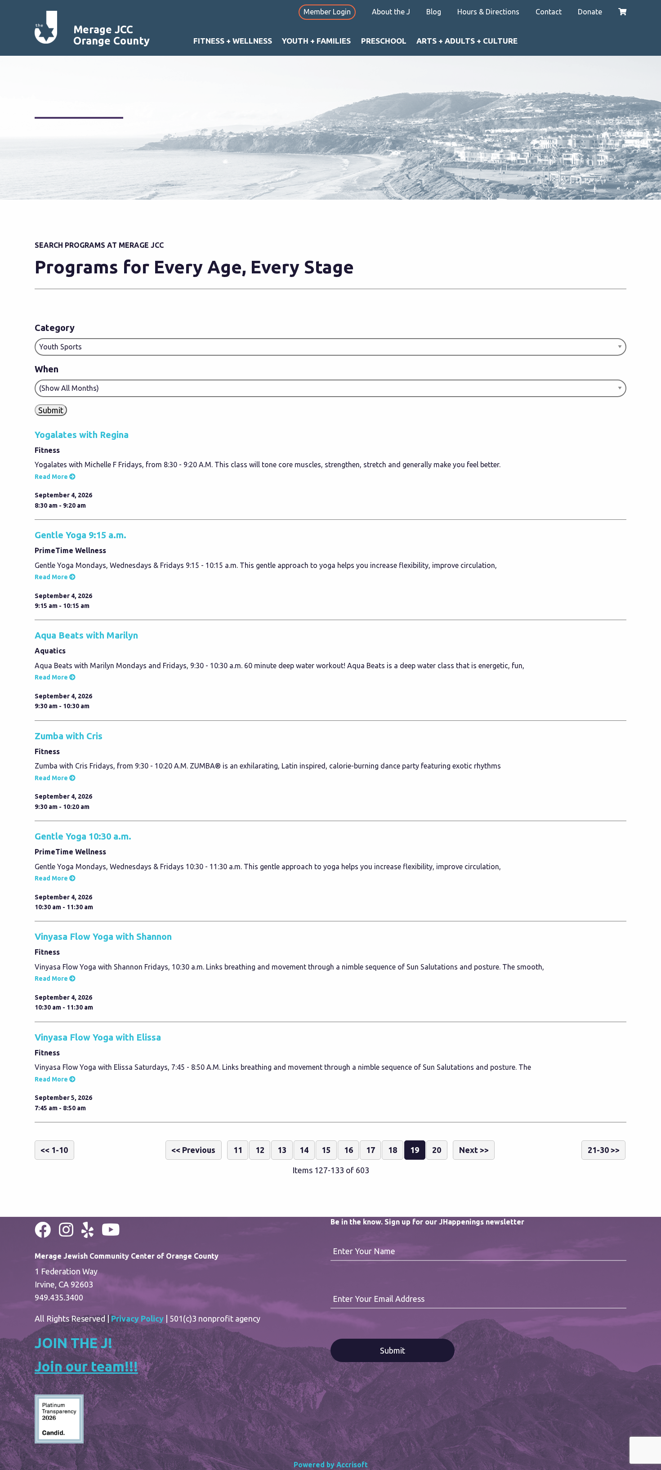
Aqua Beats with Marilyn (86, 635)
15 (326, 1149)
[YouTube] (111, 1229)
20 (436, 1149)
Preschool (383, 40)
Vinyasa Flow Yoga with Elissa (98, 1037)
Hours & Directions (488, 12)
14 (303, 1149)
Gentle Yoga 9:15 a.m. (80, 535)
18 (392, 1149)
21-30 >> (604, 1149)
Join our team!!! (86, 1366)
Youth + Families (316, 40)
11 (237, 1149)
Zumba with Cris (69, 736)
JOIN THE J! (73, 1343)
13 (281, 1149)
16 (348, 1149)
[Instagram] (66, 1229)
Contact (549, 12)
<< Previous (193, 1149)
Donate (590, 12)
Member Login (327, 12)
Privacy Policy (137, 1318)
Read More (51, 476)
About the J (391, 12)
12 (259, 1149)
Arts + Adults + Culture (467, 40)
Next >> (474, 1149)
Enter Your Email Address (378, 1298)
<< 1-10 (54, 1149)
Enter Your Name (364, 1251)
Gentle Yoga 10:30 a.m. (83, 836)
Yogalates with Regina (82, 434)
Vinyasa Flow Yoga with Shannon (103, 936)
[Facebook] (43, 1229)
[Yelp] (87, 1229)
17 (370, 1149)
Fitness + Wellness (232, 40)
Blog (433, 12)
